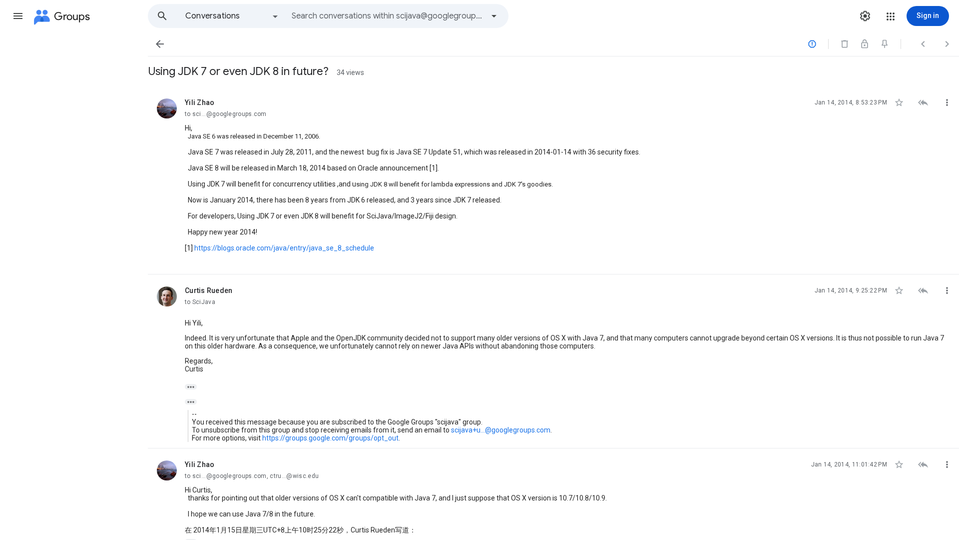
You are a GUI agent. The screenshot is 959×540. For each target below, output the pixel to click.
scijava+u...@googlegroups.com (500, 430)
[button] (18, 16)
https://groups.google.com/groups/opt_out (330, 438)
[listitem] (553, 180)
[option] (232, 16)
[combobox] (387, 16)
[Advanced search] (494, 16)
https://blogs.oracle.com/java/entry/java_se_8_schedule (284, 248)
